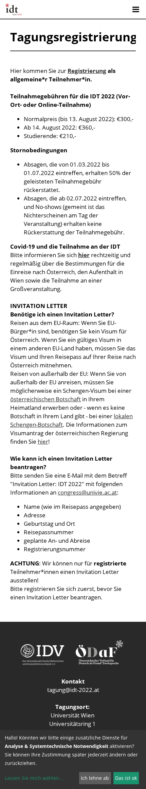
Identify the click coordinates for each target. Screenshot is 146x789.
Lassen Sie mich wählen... (34, 778)
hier (43, 441)
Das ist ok (126, 778)
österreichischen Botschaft (45, 399)
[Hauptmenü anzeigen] (136, 9)
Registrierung (87, 71)
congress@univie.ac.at (87, 492)
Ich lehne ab (95, 778)
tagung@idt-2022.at (73, 690)
